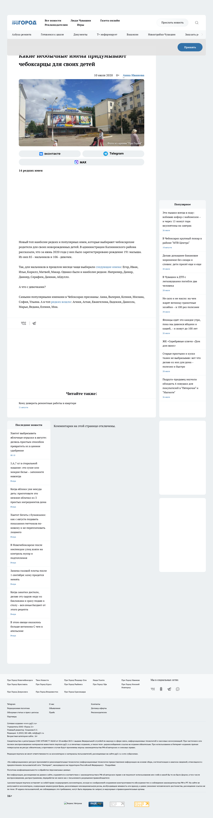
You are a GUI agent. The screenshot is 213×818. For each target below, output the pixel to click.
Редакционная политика (18, 708)
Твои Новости (42, 680)
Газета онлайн (110, 20)
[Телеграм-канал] (113, 153)
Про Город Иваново (130, 680)
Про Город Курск (43, 684)
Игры (80, 24)
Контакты (95, 704)
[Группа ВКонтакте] (50, 153)
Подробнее (110, 765)
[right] (202, 34)
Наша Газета (99, 680)
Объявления (54, 708)
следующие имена (108, 267)
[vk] (24, 323)
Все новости (53, 20)
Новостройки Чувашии (162, 34)
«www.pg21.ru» (30, 723)
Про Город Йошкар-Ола (75, 680)
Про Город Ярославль (17, 684)
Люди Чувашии (81, 20)
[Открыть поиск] (196, 22)
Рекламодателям (56, 24)
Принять (190, 47)
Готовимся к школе (52, 34)
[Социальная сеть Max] (81, 162)
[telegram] (35, 323)
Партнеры (12, 716)
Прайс (52, 712)
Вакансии (132, 34)
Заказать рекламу (196, 34)
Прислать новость (172, 22)
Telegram (11, 704)
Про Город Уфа (100, 684)
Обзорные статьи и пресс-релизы (23, 712)
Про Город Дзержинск (17, 692)
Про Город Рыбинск (73, 684)
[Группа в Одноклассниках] (161, 689)
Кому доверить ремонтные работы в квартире (47, 405)
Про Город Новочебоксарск (20, 680)
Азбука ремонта (21, 34)
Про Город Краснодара (75, 692)
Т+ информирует (107, 34)
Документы (80, 34)
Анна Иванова (133, 75)
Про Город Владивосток (47, 692)
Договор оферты (99, 708)
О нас (51, 704)
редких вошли (61, 302)
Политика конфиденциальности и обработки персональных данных (38, 770)
